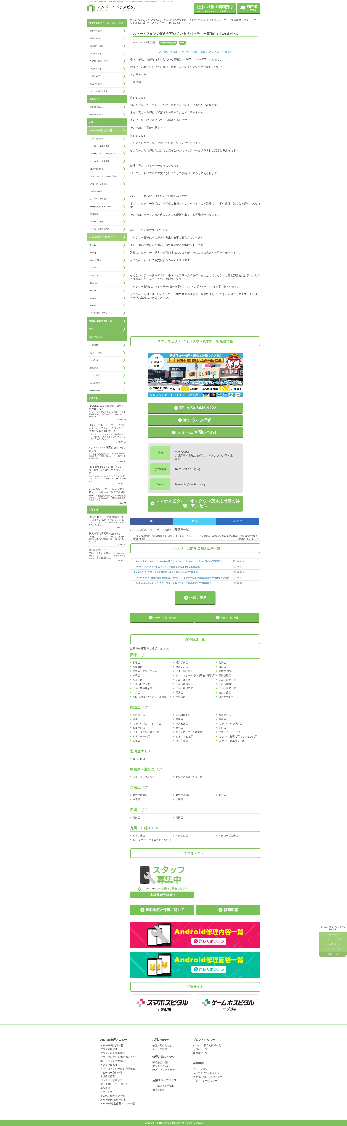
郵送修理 (94, 368)
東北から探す (96, 53)
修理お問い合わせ (162, 1045)
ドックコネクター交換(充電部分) (104, 176)
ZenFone (94, 275)
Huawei (93, 283)
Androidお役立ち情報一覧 (207, 1045)
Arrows (93, 298)
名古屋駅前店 (140, 795)
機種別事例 (95, 390)
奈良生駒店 (139, 728)
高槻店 (222, 728)
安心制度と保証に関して (206, 1073)
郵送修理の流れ (97, 114)
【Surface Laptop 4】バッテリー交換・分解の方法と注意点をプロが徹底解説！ (172, 583)
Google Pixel (95, 260)
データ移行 (95, 375)
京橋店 (179, 719)
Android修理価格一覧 (101, 321)
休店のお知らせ (97, 549)
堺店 (135, 719)
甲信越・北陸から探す (99, 61)
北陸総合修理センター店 (189, 777)
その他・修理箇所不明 (99, 229)
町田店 (222, 667)
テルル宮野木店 (227, 679)
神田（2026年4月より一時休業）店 (152, 697)
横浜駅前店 (182, 662)
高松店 (179, 817)
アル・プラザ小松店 (144, 777)
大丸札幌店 (139, 758)
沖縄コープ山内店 (228, 835)
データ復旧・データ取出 (100, 206)
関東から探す (96, 31)
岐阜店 (136, 799)
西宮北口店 (225, 715)
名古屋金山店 (183, 795)
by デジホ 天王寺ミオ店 (232, 740)
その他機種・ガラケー (99, 313)
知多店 (222, 795)
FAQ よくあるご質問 (163, 1070)
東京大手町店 (226, 697)
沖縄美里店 (182, 835)
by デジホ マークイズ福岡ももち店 (152, 840)
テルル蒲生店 (183, 679)
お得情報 (94, 345)
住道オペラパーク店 (230, 732)
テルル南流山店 (227, 688)
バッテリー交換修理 (98, 199)
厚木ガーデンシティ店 (145, 671)
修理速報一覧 (200, 1053)
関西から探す (96, 38)
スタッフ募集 (159, 1049)
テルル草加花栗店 (142, 688)
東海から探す (96, 68)
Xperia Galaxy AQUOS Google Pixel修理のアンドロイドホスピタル (166, 20)
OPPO (93, 290)
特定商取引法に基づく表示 (207, 1076)
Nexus (93, 305)
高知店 (136, 817)
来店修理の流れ (97, 107)
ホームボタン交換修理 (99, 161)
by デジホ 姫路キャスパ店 (147, 723)
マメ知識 (94, 360)
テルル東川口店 (184, 688)
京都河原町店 (183, 715)
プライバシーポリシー (205, 1080)
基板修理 (94, 214)
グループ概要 (200, 1069)
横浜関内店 (182, 667)
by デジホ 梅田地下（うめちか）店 (238, 736)
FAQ (91, 329)
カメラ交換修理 (97, 169)
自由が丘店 (225, 692)
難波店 (222, 719)
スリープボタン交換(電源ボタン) (104, 153)
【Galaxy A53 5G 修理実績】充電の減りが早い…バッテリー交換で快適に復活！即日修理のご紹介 (181, 578)
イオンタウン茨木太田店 (146, 732)
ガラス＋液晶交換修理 (99, 146)
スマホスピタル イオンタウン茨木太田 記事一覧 (159, 529)
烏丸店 (179, 728)
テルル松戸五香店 (142, 684)
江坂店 (136, 740)
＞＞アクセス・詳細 (332, 949)
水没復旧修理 (96, 191)
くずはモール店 (141, 736)
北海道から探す (97, 46)
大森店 (136, 692)
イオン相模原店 (184, 671)
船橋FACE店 (225, 671)
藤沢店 (222, 662)
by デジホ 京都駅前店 (230, 723)
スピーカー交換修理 (98, 184)
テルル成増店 (226, 684)
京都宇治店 (182, 740)
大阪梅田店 (139, 715)
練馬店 (136, 675)
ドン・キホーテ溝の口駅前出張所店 (195, 675)
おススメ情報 (96, 353)
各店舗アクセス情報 (163, 1086)
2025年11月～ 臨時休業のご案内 (107, 517)
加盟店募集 (158, 1089)
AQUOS (93, 268)
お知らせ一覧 (200, 1049)
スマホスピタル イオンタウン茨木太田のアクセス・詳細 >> (195, 51)
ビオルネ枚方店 (184, 736)
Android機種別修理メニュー (104, 237)
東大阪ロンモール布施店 (189, 732)
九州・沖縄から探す (98, 91)
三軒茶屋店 (225, 675)
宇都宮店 (180, 697)
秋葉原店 (137, 667)
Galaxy (93, 252)
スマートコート (97, 222)
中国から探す (96, 76)
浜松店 (179, 799)
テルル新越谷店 (184, 684)
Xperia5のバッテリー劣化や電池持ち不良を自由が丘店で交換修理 (107, 491)
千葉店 (179, 692)
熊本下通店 (139, 835)
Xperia (93, 245)
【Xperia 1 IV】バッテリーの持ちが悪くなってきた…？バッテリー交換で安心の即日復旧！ (107, 428)
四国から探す (96, 84)
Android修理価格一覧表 (113, 1099)
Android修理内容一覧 (100, 130)
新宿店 (136, 662)
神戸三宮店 (182, 723)
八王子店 (137, 679)
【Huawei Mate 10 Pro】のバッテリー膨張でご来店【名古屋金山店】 (107, 470)
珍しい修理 (95, 383)
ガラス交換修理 (97, 138)
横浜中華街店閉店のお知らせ (105, 533)
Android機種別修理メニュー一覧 (118, 1103)
